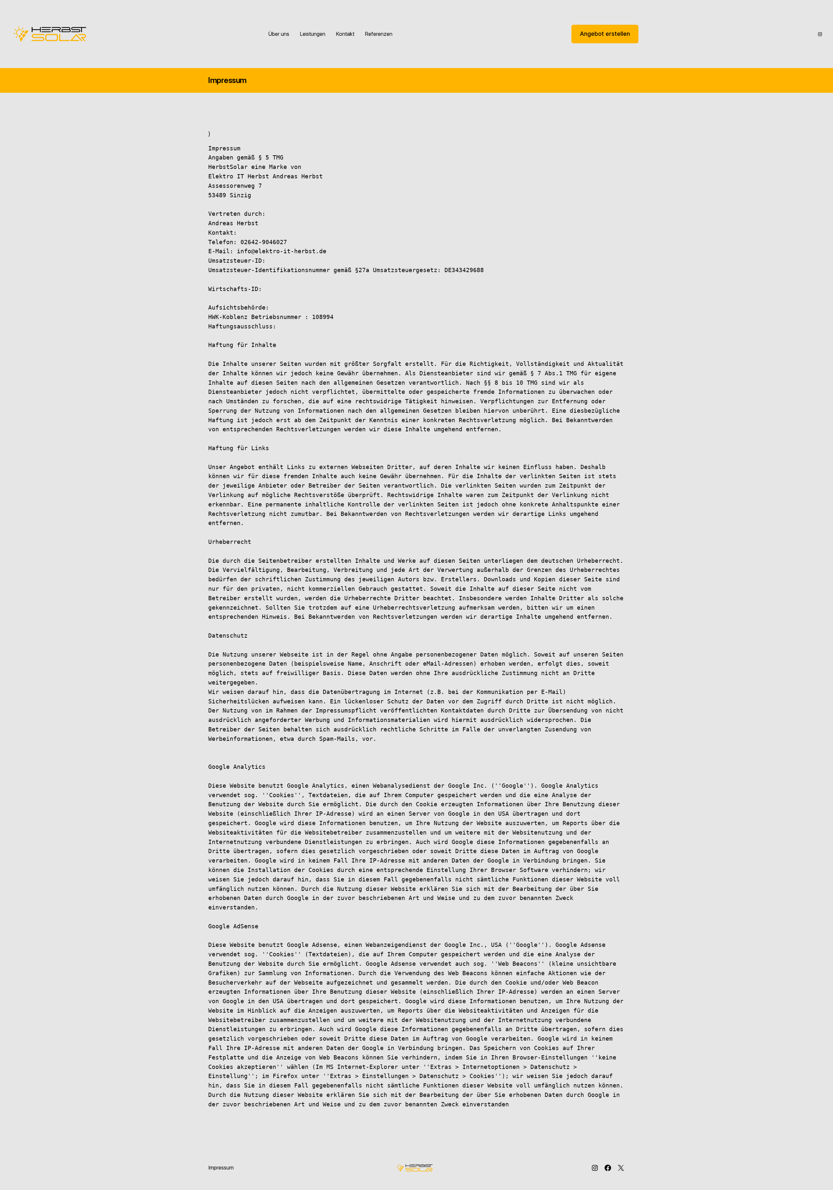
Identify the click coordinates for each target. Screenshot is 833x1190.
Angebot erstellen (605, 33)
